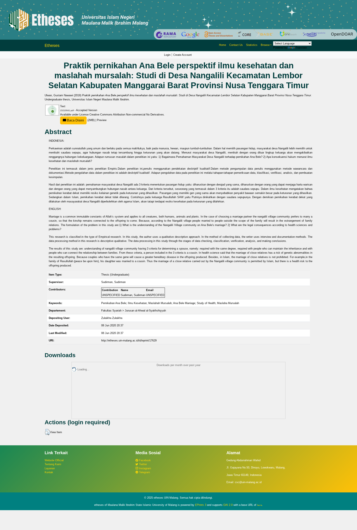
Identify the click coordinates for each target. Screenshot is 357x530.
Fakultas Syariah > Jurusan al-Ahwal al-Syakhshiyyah (133, 310)
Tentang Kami (53, 464)
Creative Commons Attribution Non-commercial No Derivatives (126, 114)
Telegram (144, 472)
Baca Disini (75, 120)
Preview (101, 120)
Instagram (144, 468)
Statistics (251, 44)
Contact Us (236, 44)
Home (222, 44)
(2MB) (80, 120)
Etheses (52, 45)
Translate (301, 47)
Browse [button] (265, 44)
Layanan (50, 468)
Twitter (142, 464)
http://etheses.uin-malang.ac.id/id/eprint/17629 (129, 340)
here (259, 505)
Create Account (182, 54)
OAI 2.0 (228, 504)
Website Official (54, 460)
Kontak (49, 472)
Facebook (144, 460)
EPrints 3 (200, 504)
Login (167, 54)
